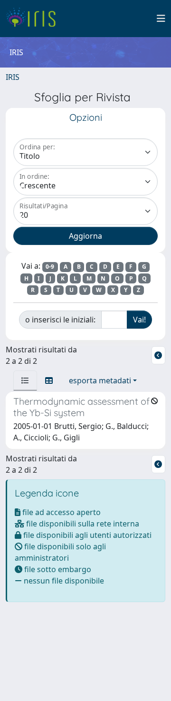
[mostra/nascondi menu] (161, 18)
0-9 (50, 267)
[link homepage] (34, 18)
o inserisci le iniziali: (60, 319)
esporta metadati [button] (100, 380)
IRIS (12, 77)
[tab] (25, 380)
